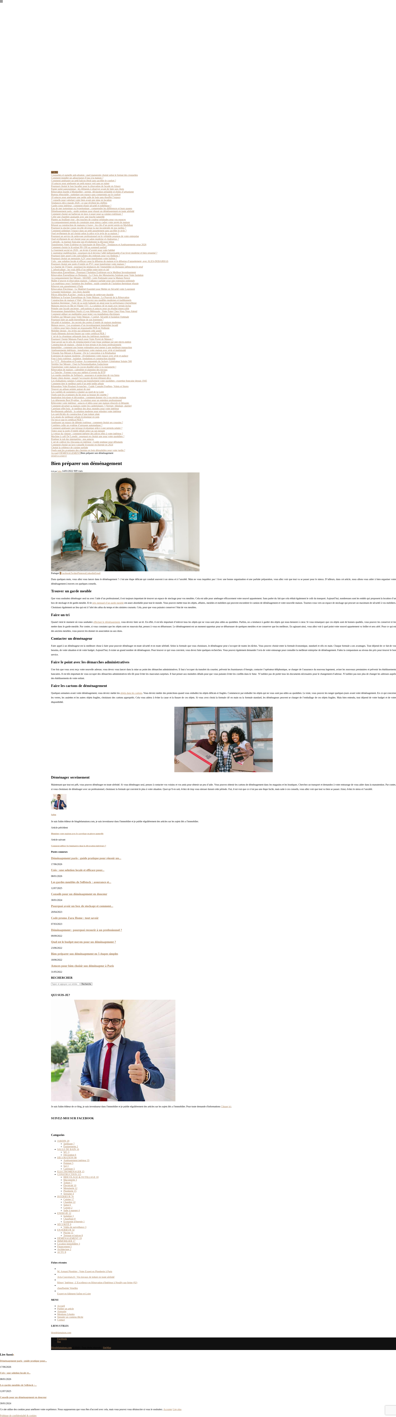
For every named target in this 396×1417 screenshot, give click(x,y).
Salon (67, 1205)
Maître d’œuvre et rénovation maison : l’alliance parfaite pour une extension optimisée (93, 280)
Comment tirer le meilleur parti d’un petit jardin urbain (77, 383)
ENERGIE (64, 1213)
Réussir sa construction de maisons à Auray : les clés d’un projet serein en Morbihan (92, 225)
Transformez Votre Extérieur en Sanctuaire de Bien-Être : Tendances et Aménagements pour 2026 (98, 244)
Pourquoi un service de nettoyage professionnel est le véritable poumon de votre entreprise (95, 236)
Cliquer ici (226, 1106)
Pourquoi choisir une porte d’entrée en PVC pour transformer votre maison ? (88, 264)
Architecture (64, 1249)
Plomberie (69, 1191)
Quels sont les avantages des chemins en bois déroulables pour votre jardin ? (88, 450)
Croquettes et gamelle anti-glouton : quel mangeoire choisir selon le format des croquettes (94, 175)
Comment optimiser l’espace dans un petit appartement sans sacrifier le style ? (89, 230)
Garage (67, 1207)
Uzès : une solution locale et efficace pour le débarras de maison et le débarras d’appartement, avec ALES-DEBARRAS (109, 261)
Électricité (69, 1185)
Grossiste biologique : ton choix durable (70, 292)
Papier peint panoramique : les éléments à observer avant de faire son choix (87, 189)
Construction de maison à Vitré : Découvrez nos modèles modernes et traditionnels (91, 300)
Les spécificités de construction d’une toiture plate (75, 414)
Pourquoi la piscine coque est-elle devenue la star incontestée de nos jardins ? (88, 228)
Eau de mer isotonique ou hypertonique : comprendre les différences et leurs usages (91, 208)
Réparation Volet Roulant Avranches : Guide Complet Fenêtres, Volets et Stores (90, 386)
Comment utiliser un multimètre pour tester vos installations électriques (85, 314)
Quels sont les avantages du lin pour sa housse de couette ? (79, 394)
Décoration (69, 1155)
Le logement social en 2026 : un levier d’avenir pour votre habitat (83, 250)
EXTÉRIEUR (65, 1230)
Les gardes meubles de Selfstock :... (18, 1385)
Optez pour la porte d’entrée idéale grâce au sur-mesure (78, 431)
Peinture (68, 1163)
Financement (64, 1246)
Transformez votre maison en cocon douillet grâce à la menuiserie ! (83, 367)
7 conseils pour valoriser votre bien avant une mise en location (81, 200)
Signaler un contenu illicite (70, 1317)
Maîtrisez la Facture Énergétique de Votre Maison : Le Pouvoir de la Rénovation (90, 297)
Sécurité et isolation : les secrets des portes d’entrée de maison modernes (86, 322)
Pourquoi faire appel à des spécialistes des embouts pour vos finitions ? (85, 255)
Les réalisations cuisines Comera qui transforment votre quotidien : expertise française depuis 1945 (99, 380)
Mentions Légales (66, 1314)
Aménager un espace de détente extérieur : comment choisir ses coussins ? (87, 422)
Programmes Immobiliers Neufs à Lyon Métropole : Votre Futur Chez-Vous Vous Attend (94, 311)
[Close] (1, 2)
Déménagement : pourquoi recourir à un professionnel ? (86, 930)
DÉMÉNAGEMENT (70, 453)
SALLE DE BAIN (68, 1149)
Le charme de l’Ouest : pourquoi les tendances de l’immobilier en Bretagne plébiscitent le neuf (97, 266)
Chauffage (69, 1218)
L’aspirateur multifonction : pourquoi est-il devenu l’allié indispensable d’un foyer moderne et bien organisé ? (104, 253)
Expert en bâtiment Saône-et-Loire (74, 1293)
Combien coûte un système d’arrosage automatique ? (76, 425)
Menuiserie (70, 1188)
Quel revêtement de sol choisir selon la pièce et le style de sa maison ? (85, 233)
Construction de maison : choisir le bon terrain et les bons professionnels (86, 344)
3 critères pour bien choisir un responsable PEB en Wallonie (80, 328)
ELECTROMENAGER (70, 1171)
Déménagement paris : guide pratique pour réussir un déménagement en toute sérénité (92, 211)
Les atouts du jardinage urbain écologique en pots (75, 417)
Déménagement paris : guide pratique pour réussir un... (86, 858)
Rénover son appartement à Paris (67, 286)
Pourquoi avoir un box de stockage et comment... (82, 906)
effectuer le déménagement (106, 622)
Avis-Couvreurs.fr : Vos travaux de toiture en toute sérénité (85, 1277)
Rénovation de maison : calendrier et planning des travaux (79, 369)
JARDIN (63, 1141)
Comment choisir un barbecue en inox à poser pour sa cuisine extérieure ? (87, 214)
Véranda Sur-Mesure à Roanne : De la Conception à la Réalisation (83, 353)
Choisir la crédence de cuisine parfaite (69, 447)
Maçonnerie (70, 1180)
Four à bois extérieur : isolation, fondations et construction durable (83, 358)
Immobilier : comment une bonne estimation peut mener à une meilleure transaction (91, 347)
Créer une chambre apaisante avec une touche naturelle (78, 216)
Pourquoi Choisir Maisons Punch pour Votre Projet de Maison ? (82, 339)
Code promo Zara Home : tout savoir (75, 918)
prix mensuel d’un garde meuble (108, 603)
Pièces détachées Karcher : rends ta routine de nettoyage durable (82, 294)
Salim (59, 471)
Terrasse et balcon (73, 1235)
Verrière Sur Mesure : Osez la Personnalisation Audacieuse (79, 364)
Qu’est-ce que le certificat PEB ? (67, 419)
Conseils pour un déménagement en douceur (79, 894)
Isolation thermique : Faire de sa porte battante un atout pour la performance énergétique (94, 303)
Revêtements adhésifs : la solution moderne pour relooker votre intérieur (86, 411)
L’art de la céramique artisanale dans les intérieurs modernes (80, 336)
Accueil (55, 453)
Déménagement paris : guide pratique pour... (23, 1361)
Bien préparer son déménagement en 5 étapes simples (84, 953)
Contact (61, 1319)
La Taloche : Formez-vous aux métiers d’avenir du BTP (78, 372)
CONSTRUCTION (69, 1174)
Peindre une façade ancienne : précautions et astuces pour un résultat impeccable (90, 308)
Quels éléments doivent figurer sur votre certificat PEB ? (78, 333)
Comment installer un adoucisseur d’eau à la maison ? (77, 178)
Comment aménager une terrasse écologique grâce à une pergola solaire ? (86, 428)
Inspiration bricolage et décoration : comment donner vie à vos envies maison (88, 397)
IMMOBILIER (66, 1241)
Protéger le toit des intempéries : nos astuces (72, 439)
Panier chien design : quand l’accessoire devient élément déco (81, 378)
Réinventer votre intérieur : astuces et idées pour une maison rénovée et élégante (90, 403)
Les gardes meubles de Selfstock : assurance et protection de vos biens (85, 375)
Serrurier (68, 1193)
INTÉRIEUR (65, 1196)
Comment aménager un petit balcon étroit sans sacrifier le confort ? (83, 180)
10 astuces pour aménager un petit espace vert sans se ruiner (80, 183)
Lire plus (177, 1409)
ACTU (61, 1252)
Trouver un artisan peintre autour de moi (70, 389)
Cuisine (68, 1199)
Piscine (68, 1232)
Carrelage (69, 1168)
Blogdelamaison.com (61, 1347)
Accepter (167, 1409)
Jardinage (69, 1143)
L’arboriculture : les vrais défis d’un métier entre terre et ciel (80, 269)
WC (66, 1152)
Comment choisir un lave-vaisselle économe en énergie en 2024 (82, 444)
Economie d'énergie (74, 1221)
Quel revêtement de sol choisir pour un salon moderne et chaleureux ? (85, 239)
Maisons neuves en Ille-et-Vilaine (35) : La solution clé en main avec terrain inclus (91, 305)
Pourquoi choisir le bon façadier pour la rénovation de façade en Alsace (86, 186)
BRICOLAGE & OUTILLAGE (81, 1177)
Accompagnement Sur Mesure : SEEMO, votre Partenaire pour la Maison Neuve (90, 278)
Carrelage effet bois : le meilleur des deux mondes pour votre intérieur (85, 408)
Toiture (67, 1182)
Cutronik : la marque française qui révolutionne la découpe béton (82, 241)
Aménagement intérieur (76, 1160)
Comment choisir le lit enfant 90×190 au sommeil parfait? (79, 247)
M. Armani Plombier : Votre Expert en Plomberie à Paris (84, 1271)
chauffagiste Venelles (67, 1288)
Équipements (70, 1146)
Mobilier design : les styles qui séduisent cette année (76, 330)
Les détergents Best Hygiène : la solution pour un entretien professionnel (86, 400)
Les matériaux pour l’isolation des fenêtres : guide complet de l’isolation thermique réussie (95, 283)
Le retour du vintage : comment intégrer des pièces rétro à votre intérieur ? (87, 433)
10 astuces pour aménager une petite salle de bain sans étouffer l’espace (86, 197)
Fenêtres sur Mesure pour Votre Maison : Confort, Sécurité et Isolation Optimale (90, 317)
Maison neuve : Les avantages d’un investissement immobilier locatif (84, 325)
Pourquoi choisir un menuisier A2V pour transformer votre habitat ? (84, 258)
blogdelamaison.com (61, 1332)
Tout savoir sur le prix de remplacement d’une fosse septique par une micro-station (91, 342)
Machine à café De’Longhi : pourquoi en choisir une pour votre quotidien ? (87, 436)
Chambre (69, 1202)
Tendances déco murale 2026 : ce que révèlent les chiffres (79, 203)
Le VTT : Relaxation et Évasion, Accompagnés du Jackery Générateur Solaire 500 (91, 361)
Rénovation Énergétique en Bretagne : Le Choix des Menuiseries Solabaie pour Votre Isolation (97, 275)
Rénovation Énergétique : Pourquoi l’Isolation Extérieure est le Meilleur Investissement (93, 272)
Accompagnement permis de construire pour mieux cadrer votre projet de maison (90, 222)
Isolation (68, 1216)
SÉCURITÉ (64, 1224)
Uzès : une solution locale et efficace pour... (77, 870)
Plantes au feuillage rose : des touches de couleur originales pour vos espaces (88, 219)
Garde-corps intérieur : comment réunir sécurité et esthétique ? (81, 205)
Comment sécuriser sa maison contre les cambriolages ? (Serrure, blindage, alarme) (91, 405)
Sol (66, 1166)
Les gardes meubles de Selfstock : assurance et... (81, 882)
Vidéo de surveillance (74, 1227)
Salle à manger (71, 1210)
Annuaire (61, 1311)
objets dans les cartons (131, 693)
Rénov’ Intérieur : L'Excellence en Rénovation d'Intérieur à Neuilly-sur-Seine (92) (97, 1282)
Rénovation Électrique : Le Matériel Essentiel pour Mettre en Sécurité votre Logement (93, 289)
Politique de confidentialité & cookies (18, 1415)
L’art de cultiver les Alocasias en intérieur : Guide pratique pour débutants (87, 442)
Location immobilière (68, 1243)
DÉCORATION (67, 1157)
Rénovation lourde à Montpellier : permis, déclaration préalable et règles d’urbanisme (92, 191)
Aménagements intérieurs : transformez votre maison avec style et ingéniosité (88, 350)
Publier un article (65, 1308)
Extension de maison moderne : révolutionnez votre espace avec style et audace (89, 355)
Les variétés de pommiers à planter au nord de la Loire (77, 392)
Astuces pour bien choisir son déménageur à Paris (82, 965)
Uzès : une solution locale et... (15, 1373)
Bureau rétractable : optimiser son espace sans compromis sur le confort (86, 194)
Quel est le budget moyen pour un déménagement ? (83, 941)
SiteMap (107, 1347)
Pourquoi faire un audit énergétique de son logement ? (77, 319)
